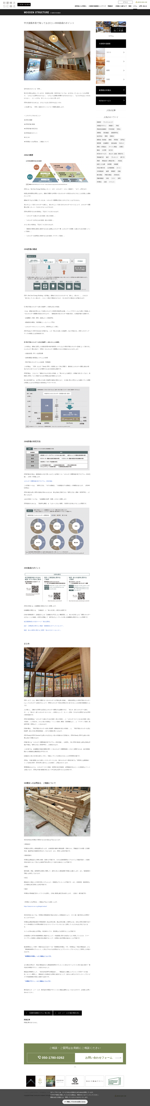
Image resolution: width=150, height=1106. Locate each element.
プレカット (114, 157)
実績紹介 (110, 6)
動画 (130, 6)
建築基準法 (114, 132)
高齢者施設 (100, 178)
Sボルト (121, 143)
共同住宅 (116, 175)
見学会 (122, 139)
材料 (119, 178)
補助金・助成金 (101, 139)
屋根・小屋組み (101, 146)
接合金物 (114, 143)
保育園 (109, 164)
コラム (135, 6)
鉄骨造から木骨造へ (81, 6)
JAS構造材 (100, 171)
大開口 (121, 146)
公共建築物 (110, 168)
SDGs (118, 129)
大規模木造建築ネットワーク (97, 6)
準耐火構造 (108, 175)
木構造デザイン (101, 125)
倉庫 (107, 171)
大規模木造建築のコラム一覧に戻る (39, 1013)
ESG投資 (111, 129)
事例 (98, 150)
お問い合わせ (143, 6)
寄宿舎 (116, 139)
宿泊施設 (106, 132)
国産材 (99, 122)
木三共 (111, 150)
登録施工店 (100, 157)
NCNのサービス (105, 101)
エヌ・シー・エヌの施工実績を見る (68, 1013)
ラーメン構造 (113, 146)
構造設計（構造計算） (108, 161)
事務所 (113, 171)
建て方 (122, 157)
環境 (106, 136)
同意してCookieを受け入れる (76, 1102)
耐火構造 (99, 175)
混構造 (99, 132)
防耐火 (112, 136)
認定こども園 (101, 164)
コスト (113, 178)
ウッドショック (108, 122)
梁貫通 (99, 143)
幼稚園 (116, 164)
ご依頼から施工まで (121, 6)
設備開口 (106, 143)
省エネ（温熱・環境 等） (116, 154)
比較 (107, 178)
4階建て (111, 125)
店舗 (119, 171)
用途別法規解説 (101, 129)
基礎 (98, 161)
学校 (117, 125)
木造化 (120, 161)
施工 (107, 157)
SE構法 (99, 182)
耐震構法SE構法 (105, 90)
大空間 (104, 150)
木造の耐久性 (101, 168)
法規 (105, 182)
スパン (119, 168)
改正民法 (99, 136)
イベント (125, 2)
